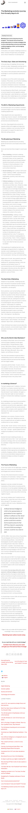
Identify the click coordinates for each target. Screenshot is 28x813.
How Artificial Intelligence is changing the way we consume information (14, 738)
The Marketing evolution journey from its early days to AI (13, 787)
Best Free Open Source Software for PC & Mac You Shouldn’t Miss (13, 709)
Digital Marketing (5, 686)
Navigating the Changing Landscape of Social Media (13, 777)
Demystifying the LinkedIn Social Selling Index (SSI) (7, 662)
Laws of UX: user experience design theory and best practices (13, 704)
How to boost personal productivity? (10, 781)
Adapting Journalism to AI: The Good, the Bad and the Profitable (13, 772)
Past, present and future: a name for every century (12, 742)
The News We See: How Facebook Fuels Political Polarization (14, 767)
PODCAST (15, 800)
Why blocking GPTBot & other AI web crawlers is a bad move (13, 762)
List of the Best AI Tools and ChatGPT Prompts (13, 784)
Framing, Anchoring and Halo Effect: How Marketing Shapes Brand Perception (12, 747)
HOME (6, 800)
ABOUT (18, 801)
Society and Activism (6, 691)
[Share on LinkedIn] (21, 654)
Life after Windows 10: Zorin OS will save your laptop (13, 718)
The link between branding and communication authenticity (13, 728)
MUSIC (20, 800)
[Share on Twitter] (12, 654)
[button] (25, 2)
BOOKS (13, 801)
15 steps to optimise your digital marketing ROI (13, 759)
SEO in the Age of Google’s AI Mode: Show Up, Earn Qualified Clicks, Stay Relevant (13, 723)
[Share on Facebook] (10, 654)
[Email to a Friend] (15, 654)
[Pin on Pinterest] (18, 654)
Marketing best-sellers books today (14, 635)
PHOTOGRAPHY (7, 801)
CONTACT (23, 801)
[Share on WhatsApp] (7, 654)
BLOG (10, 800)
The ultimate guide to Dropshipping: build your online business (13, 714)
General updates (5, 689)
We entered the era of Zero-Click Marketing (12, 756)
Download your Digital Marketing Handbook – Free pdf (14, 733)
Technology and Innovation (8, 694)
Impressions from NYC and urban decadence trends (12, 752)
